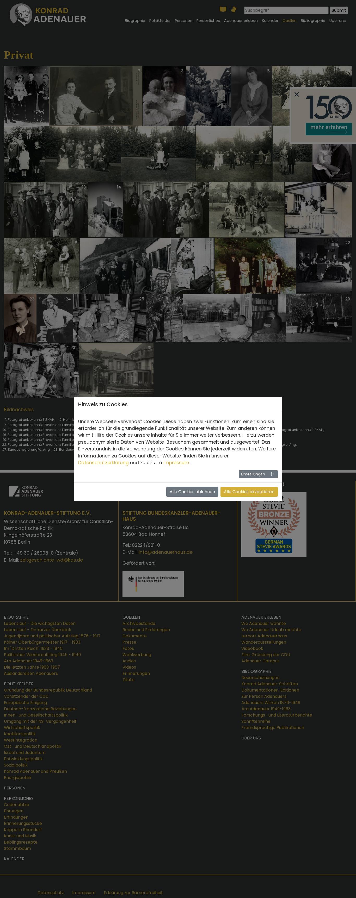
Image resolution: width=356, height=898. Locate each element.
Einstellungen (253, 474)
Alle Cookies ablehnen (192, 492)
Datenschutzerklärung (103, 463)
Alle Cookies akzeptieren (249, 492)
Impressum (176, 463)
